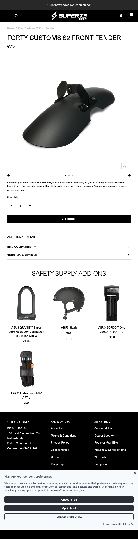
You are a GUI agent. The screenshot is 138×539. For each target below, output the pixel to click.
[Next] (129, 175)
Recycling (57, 464)
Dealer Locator (104, 435)
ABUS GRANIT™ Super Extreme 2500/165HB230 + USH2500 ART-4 (26, 331)
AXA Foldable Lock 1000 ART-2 (26, 395)
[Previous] (8, 175)
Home (10, 28)
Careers (56, 457)
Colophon (100, 464)
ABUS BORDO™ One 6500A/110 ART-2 (111, 329)
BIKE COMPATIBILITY (21, 246)
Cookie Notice (60, 449)
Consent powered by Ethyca (116, 524)
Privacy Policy (60, 442)
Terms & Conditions (63, 435)
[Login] (121, 15)
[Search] (16, 15)
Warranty (100, 457)
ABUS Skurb (69, 327)
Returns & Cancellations (110, 449)
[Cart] (129, 16)
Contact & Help (104, 428)
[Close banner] (136, 472)
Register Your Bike (106, 442)
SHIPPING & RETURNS (22, 255)
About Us (57, 428)
